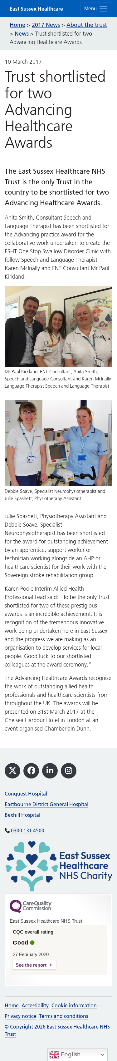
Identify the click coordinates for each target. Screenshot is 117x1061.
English (70, 1054)
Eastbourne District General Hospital (46, 804)
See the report (31, 965)
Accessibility (35, 1005)
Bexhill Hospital (22, 815)
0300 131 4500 (27, 830)
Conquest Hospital (26, 794)
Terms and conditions (63, 1016)
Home (12, 1005)
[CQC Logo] (30, 911)
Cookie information (74, 1005)
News (22, 33)
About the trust (86, 24)
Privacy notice (20, 1016)
